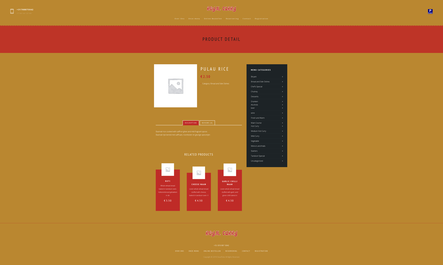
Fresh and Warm (258, 118)
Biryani (253, 76)
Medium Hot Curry (258, 131)
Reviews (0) (207, 123)
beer (253, 108)
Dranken (254, 101)
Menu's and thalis (258, 146)
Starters (254, 151)
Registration (261, 19)
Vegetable (255, 141)
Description (191, 123)
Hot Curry (255, 126)
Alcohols (254, 104)
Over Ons (180, 19)
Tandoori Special (258, 156)
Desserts (254, 96)
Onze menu (194, 19)
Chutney (254, 91)
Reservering (232, 19)
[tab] (191, 122)
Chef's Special (256, 86)
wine (253, 113)
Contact (247, 19)
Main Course (256, 123)
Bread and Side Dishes (219, 83)
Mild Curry (255, 136)
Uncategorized (257, 161)
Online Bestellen (213, 19)
